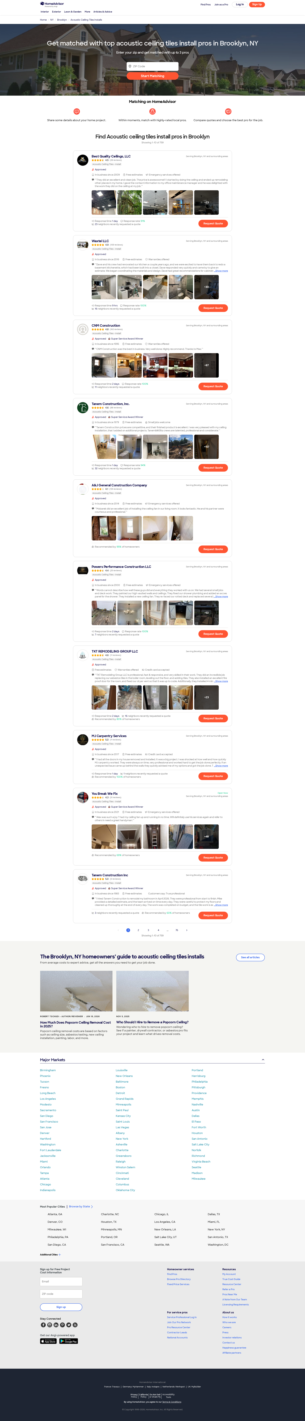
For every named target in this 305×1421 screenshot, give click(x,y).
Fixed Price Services (178, 1284)
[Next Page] (187, 930)
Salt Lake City (200, 1144)
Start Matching (152, 76)
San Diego (46, 1116)
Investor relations (232, 1337)
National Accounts (177, 1337)
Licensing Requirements (235, 1304)
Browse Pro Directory (179, 1279)
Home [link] (43, 19)
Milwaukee (199, 1178)
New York (122, 1138)
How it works (229, 1317)
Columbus (122, 1184)
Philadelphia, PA (58, 1237)
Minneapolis (123, 1104)
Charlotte (122, 1150)
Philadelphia (200, 1081)
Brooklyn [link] (62, 19)
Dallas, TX (214, 1214)
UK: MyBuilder (194, 1386)
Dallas (195, 1116)
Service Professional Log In (182, 1317)
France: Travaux (112, 1386)
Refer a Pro (228, 1289)
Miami (44, 1161)
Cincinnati (122, 1173)
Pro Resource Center (178, 1327)
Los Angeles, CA (164, 1222)
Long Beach (47, 1093)
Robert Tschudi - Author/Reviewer (61, 1016)
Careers (226, 1327)
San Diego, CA (57, 1244)
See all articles (250, 957)
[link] (152, 160)
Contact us (228, 1342)
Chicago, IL (161, 1214)
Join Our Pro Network (179, 1322)
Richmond (198, 1156)
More (87, 11)
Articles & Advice (102, 11)
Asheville (121, 1144)
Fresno (44, 1087)
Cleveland (122, 1178)
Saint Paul (122, 1110)
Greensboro (124, 1156)
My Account (229, 1274)
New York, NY (216, 1229)
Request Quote (213, 223)
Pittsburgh (198, 1087)
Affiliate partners (231, 1352)
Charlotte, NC (110, 1214)
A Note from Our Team (234, 1299)
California (143, 1395)
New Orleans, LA (165, 1229)
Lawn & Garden (72, 11)
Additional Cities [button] (49, 1254)
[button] (104, 202)
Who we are (229, 1322)
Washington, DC (218, 1244)
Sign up (61, 1307)
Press (225, 1332)
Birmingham (48, 1070)
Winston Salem (125, 1167)
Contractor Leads (177, 1332)
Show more (221, 270)
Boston (120, 1087)
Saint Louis (123, 1121)
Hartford (45, 1138)
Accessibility (168, 1395)
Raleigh (120, 1161)
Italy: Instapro (153, 1386)
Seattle (196, 1167)
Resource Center (231, 1284)
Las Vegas (122, 1127)
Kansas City (123, 1116)
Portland (197, 1070)
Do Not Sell (155, 1395)
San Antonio (199, 1138)
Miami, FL (214, 1222)
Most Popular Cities (52, 1206)
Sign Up (257, 4)
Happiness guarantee (234, 1347)
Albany (120, 1133)
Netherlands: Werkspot (174, 1386)
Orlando (45, 1167)
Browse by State (79, 1206)
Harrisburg (198, 1076)
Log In (240, 4)
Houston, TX (109, 1222)
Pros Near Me (229, 1294)
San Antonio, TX (218, 1237)
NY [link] (52, 19)
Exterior (56, 11)
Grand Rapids (124, 1099)
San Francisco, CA (112, 1244)
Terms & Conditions (171, 1402)
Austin (196, 1110)
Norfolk (196, 1150)
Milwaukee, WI (57, 1229)
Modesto (46, 1104)
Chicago (45, 1184)
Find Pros (172, 1274)
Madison (197, 1173)
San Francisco (49, 1121)
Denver (45, 1133)
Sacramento (48, 1110)
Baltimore (122, 1081)
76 (177, 930)
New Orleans (124, 1076)
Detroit (120, 1093)
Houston (197, 1133)
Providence (199, 1093)
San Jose (45, 1127)
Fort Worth (199, 1127)
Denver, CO (55, 1222)
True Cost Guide (231, 1279)
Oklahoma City (125, 1190)
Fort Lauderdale (50, 1150)
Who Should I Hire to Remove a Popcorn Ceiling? (152, 1022)
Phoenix (45, 1076)
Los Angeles (48, 1099)
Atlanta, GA (55, 1214)
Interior (45, 11)
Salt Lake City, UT (165, 1237)
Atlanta (44, 1178)
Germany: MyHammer (133, 1386)
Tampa (44, 1173)
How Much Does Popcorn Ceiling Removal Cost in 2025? (75, 1024)
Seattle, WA (161, 1244)
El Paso (196, 1121)
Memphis (197, 1099)
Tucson (44, 1081)
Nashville (197, 1104)
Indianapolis (47, 1190)
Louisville (122, 1070)
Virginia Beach (201, 1161)
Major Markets (52, 1059)
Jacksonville (48, 1156)
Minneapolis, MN (111, 1229)
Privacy (134, 1395)
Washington (47, 1144)
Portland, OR (109, 1237)
